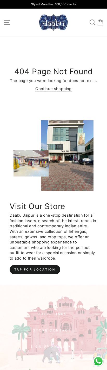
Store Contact (52, 330)
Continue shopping (53, 88)
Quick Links (52, 314)
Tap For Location (35, 269)
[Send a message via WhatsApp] (98, 361)
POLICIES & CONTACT (52, 298)
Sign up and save (52, 346)
